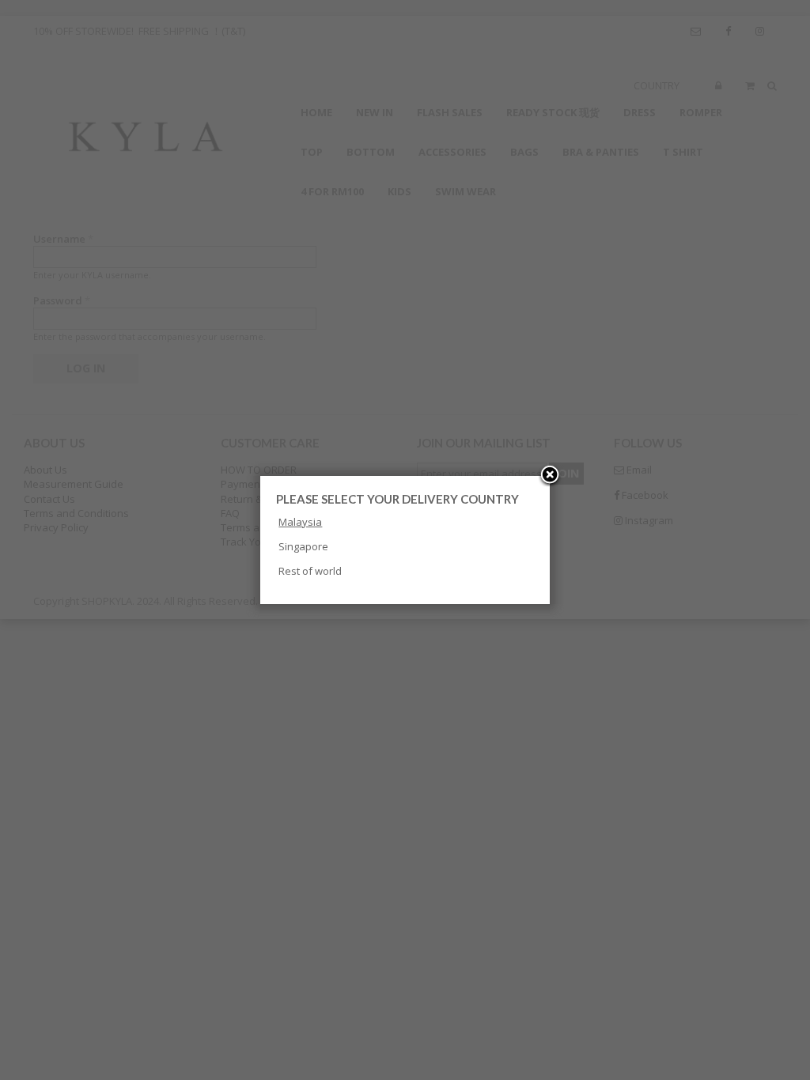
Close (550, 476)
